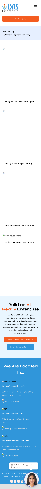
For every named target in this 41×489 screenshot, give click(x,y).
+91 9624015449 (12, 456)
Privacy (18, 477)
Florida (5, 477)
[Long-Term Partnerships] (10, 5)
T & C (11, 477)
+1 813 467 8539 (12, 401)
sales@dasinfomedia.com (16, 428)
